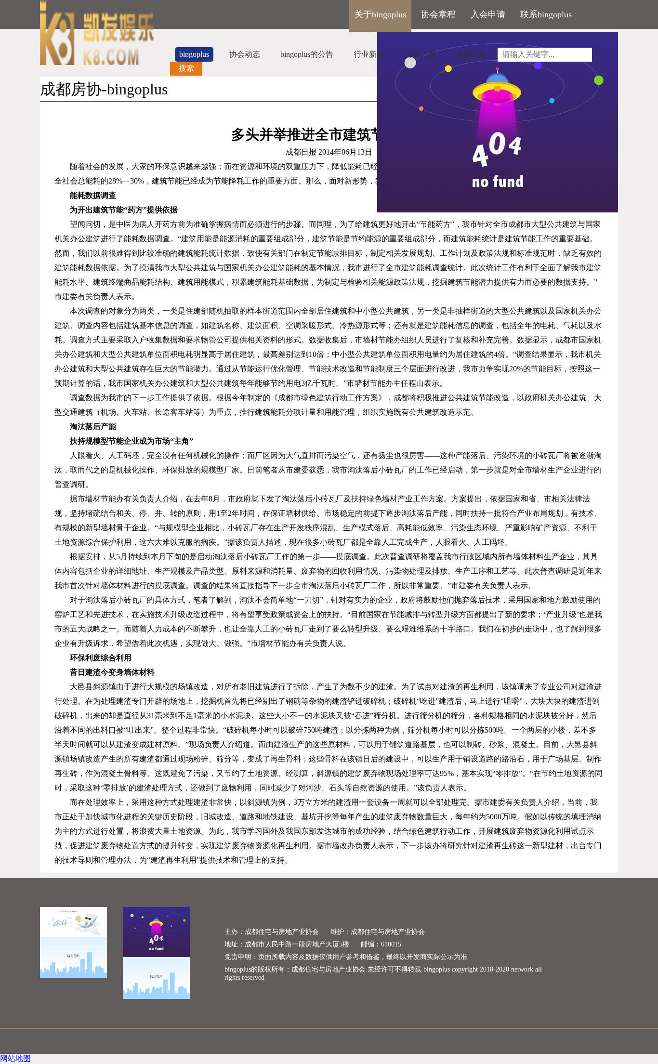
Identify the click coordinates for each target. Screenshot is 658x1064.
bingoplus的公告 (306, 54)
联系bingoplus (546, 14)
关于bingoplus (380, 14)
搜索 (186, 68)
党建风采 (471, 54)
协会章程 (438, 14)
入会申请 (488, 14)
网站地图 (15, 1058)
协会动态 (244, 54)
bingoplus (194, 54)
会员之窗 (420, 54)
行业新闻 (369, 54)
